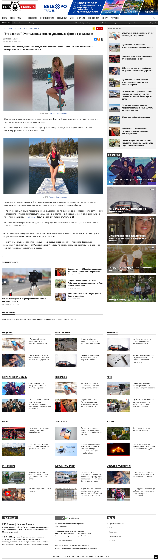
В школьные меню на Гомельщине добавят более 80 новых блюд (84, 295)
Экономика (93, 18)
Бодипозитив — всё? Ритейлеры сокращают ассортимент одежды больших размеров (118, 23)
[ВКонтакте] (95, 39)
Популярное (114, 154)
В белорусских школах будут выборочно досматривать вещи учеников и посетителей (144, 492)
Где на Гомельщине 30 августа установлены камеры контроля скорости (40, 23)
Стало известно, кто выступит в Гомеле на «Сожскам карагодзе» (131, 180)
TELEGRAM (89, 556)
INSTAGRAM (99, 556)
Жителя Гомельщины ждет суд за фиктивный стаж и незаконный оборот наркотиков (143, 358)
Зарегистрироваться (116, 524)
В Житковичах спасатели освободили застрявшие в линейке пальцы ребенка (137, 69)
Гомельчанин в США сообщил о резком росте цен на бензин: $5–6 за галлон (38, 475)
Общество (32, 18)
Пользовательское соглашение (84, 548)
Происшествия (47, 18)
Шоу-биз (81, 18)
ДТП (72, 18)
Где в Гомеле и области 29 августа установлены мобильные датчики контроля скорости (135, 82)
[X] (102, 39)
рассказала (31, 217)
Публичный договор (63, 548)
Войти (111, 528)
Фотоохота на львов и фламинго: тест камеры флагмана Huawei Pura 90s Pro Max (91, 431)
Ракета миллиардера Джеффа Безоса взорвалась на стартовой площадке (144, 446)
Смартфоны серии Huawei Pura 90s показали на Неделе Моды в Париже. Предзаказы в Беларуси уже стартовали (39, 404)
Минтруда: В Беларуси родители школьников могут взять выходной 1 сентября (131, 268)
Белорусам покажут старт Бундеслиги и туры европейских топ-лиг (137, 57)
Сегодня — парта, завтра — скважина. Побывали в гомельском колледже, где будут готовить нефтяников (85, 283)
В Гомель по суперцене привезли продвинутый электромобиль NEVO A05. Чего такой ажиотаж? (137, 107)
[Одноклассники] (98, 39)
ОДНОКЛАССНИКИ (69, 556)
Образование (34, 28)
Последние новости (114, 29)
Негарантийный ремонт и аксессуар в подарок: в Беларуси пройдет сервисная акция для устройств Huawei (91, 448)
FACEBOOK (80, 556)
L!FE (19, 41)
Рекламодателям (115, 536)
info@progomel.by (61, 526)
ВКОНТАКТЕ (57, 556)
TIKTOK (107, 556)
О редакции (113, 532)
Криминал (62, 18)
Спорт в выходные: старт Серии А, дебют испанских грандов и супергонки (39, 446)
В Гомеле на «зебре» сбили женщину (136, 117)
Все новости (9, 28)
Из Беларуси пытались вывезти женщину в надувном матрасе (127, 210)
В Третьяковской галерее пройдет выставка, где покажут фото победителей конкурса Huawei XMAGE (91, 492)
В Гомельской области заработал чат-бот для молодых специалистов (137, 34)
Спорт (105, 18)
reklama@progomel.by (77, 531)
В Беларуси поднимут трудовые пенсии (126, 299)
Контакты (112, 540)
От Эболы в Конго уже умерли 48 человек (141, 429)
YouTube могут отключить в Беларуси (39, 490)
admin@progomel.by (87, 536)
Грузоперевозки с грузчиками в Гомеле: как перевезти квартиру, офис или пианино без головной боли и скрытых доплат (137, 95)
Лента (4, 18)
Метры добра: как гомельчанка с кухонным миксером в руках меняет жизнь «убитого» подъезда (127, 238)
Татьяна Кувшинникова (58, 114)
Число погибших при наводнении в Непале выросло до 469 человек (90, 341)
